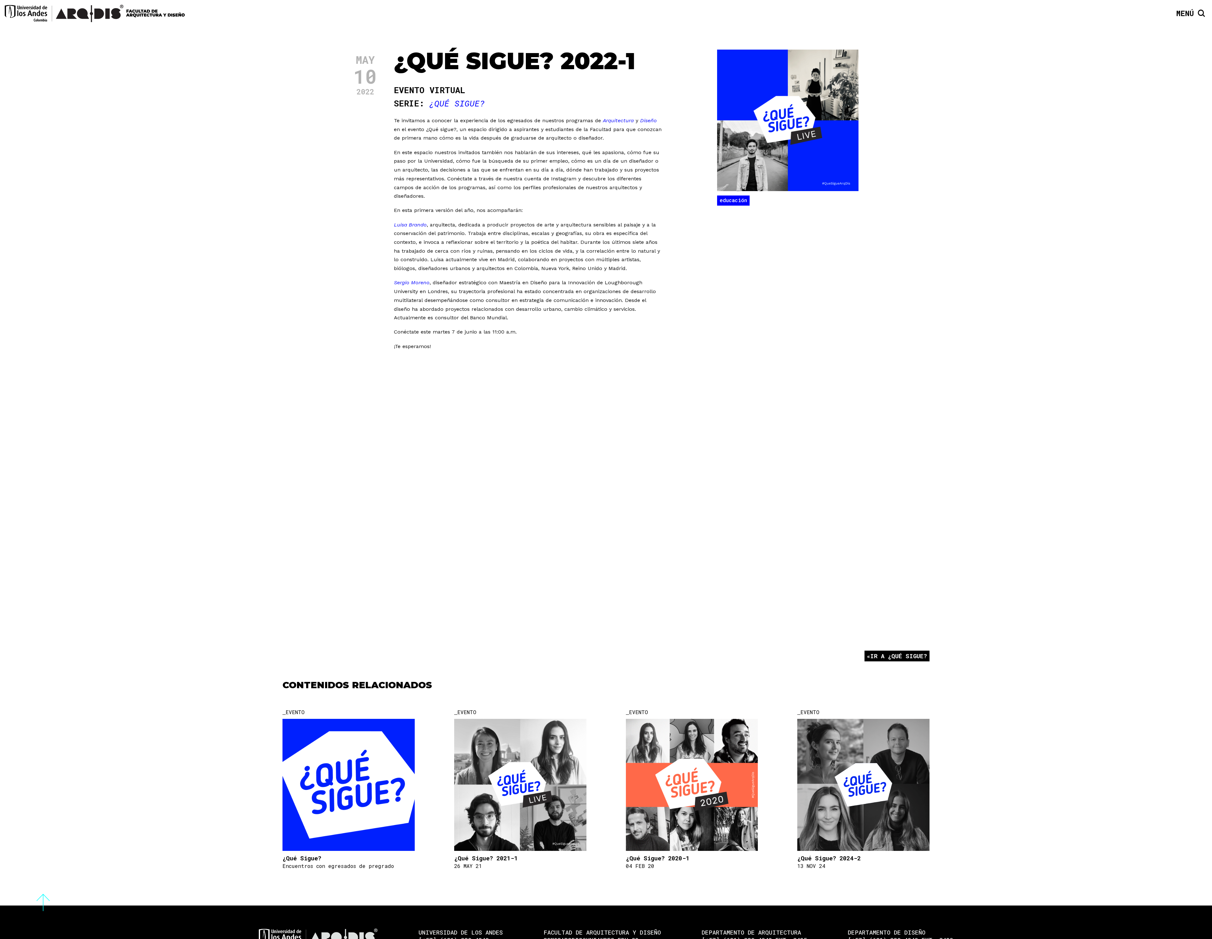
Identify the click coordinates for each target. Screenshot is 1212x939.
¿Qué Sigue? (457, 103)
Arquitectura (618, 120)
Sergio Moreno (412, 283)
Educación (733, 200)
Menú (1185, 13)
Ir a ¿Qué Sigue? (898, 656)
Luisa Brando (410, 225)
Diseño (648, 120)
